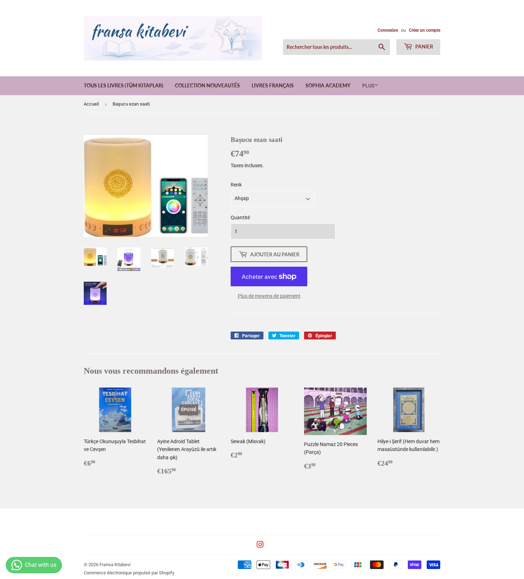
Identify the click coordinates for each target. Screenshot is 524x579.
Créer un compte (424, 30)
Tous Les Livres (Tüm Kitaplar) (123, 85)
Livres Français (273, 85)
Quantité (240, 217)
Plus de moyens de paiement (269, 296)
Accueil (91, 104)
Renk (236, 185)
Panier (423, 46)
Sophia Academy (327, 85)
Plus (368, 85)
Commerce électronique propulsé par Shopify (129, 572)
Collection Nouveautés (207, 85)
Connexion (387, 30)
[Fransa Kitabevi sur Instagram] (260, 545)
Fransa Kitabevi (114, 564)
